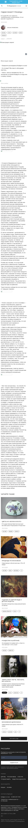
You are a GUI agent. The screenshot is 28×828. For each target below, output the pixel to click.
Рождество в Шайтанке (10, 640)
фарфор (10, 531)
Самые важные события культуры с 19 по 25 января (13, 563)
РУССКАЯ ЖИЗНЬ (11, 776)
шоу (15, 731)
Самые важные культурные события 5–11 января (12, 725)
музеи (20, 32)
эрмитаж (17, 531)
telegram (3, 787)
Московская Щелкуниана (11, 722)
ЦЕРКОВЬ (3, 776)
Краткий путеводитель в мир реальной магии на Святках (14, 604)
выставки (15, 32)
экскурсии (4, 35)
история (4, 692)
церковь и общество (7, 611)
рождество (11, 650)
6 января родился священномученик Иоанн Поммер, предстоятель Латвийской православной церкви (13, 685)
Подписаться (14, 762)
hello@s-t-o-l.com (5, 797)
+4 (19, 611)
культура (3, 32)
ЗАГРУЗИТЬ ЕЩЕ (14, 738)
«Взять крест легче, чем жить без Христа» (13, 680)
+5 (19, 731)
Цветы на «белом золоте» (11, 521)
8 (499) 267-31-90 (15, 797)
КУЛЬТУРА (9, 38)
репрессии (16, 692)
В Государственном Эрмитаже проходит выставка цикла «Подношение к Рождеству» (13, 524)
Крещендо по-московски (11, 560)
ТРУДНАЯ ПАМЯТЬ (6, 779)
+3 (21, 692)
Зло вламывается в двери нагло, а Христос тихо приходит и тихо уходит (13, 643)
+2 (21, 570)
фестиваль (16, 570)
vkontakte (9, 787)
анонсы (4, 731)
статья (9, 32)
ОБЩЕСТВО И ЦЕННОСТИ (19, 779)
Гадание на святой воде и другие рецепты (12, 600)
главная (2, 38)
